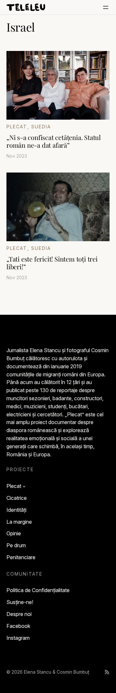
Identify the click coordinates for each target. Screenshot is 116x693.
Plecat (16, 126)
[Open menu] (106, 7)
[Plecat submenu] (24, 486)
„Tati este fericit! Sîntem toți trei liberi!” (52, 263)
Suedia (41, 126)
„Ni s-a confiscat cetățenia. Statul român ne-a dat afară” (53, 141)
